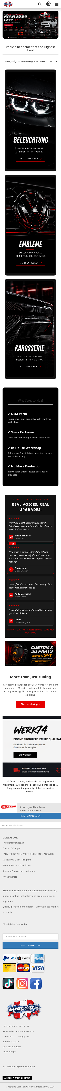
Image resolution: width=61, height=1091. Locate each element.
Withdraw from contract (17, 1077)
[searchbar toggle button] (40, 4)
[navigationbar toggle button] (57, 4)
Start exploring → (30, 704)
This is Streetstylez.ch (13, 842)
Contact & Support (12, 848)
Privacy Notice (10, 876)
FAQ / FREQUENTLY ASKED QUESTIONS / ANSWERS (28, 853)
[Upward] (52, 1086)
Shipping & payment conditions (19, 871)
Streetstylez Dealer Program (17, 859)
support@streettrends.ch (22, 1066)
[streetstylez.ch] (7, 4)
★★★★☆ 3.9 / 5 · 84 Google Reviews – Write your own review (30, 631)
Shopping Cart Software (18, 1086)
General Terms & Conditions (17, 865)
